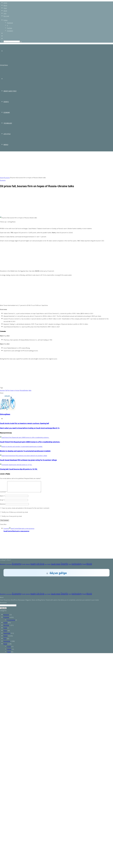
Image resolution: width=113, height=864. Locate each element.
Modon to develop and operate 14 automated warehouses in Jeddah (25, 451)
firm (9, 390)
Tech (5, 13)
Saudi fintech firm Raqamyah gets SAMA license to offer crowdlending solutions (30, 441)
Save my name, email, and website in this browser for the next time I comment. (25, 508)
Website (2, 504)
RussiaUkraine (24, 390)
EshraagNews (5, 414)
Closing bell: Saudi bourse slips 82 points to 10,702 (19, 469)
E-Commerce (9, 564)
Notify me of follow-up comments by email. (15, 512)
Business (2, 564)
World (5, 10)
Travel (84, 563)
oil (15, 390)
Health (33, 564)
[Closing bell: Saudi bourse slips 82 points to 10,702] (16, 464)
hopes (12, 390)
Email (2, 500)
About (5, 5)
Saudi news (55, 564)
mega (46, 564)
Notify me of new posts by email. (12, 516)
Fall (6, 390)
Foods (23, 564)
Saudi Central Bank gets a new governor (16, 531)
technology (8, 123)
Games (28, 564)
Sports (6, 101)
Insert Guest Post (10, 91)
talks (30, 390)
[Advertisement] (53, 163)
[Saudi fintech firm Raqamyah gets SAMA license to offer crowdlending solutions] (24, 437)
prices (17, 390)
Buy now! (6, 16)
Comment (3, 491)
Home (5, 2)
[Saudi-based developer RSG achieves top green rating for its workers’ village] (23, 455)
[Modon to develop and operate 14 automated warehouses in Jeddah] (21, 446)
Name (2, 495)
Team (5, 8)
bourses (2, 390)
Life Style (7, 134)
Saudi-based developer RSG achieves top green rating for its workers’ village (28, 460)
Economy (7, 112)
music (49, 564)
